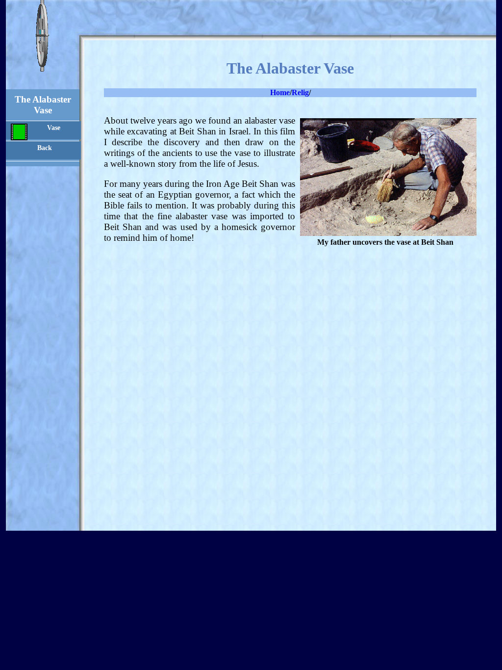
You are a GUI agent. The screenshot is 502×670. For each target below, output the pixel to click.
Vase (53, 127)
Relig (300, 92)
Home (280, 92)
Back (44, 148)
